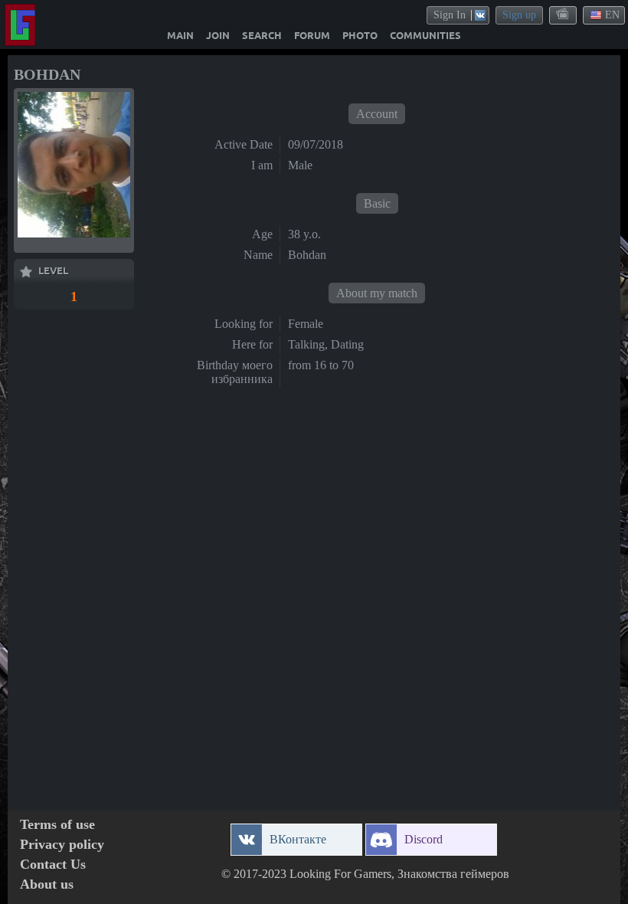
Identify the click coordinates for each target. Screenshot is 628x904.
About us (47, 884)
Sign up (519, 15)
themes (563, 14)
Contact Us (53, 864)
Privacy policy (62, 844)
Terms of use (57, 824)
